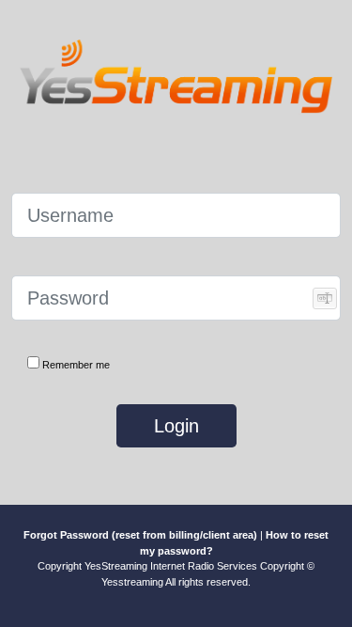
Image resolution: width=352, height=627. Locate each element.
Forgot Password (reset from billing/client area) (140, 535)
